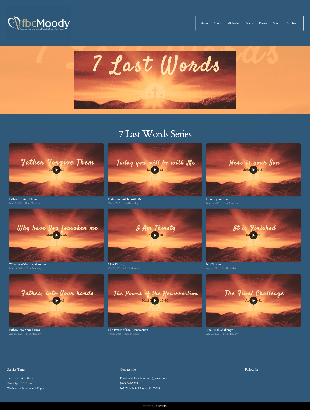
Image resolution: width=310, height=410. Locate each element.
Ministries (233, 23)
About (218, 23)
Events (263, 23)
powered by (155, 405)
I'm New (291, 23)
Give (275, 23)
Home (204, 23)
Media (250, 23)
